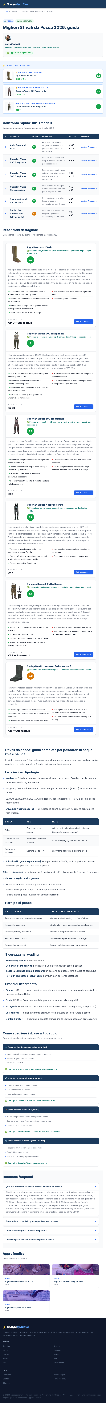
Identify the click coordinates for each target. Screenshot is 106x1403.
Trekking (58, 1350)
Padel (56, 1354)
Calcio (57, 1346)
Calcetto (6, 1354)
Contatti (6, 1379)
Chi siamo (7, 1374)
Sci (55, 1358)
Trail (4, 1363)
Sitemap (6, 1383)
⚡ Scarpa (15, 4)
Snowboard (59, 1363)
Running (6, 1346)
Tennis (6, 1350)
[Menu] (101, 4)
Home (5, 11)
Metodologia (59, 1374)
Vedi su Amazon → (89, 147)
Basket (6, 1358)
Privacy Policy (60, 1379)
